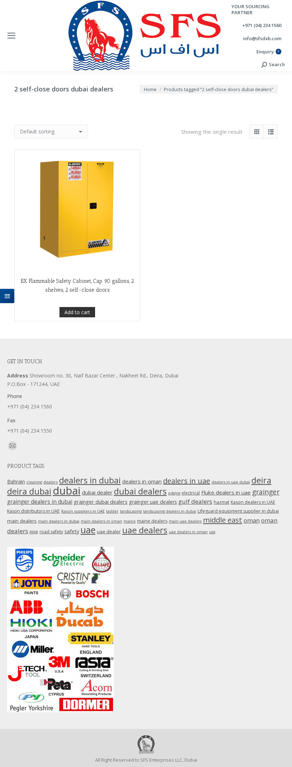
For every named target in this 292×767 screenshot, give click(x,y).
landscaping (131, 511)
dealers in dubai (90, 480)
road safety (51, 532)
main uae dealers (185, 521)
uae (87, 530)
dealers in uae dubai (231, 482)
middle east (222, 520)
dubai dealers (140, 491)
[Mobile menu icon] (11, 35)
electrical (191, 493)
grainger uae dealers (153, 501)
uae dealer (109, 531)
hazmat (221, 502)
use (212, 531)
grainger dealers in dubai (39, 502)
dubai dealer (97, 492)
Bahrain (16, 481)
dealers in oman (142, 481)
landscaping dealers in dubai (169, 511)
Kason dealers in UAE (253, 502)
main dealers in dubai (58, 521)
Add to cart (77, 312)
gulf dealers (195, 501)
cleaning (34, 482)
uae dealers (144, 530)
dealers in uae (186, 481)
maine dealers (152, 521)
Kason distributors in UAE (33, 511)
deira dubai (29, 491)
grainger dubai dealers (100, 501)
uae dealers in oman (188, 531)
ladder (112, 511)
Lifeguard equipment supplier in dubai (238, 511)
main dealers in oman (101, 521)
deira (261, 480)
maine (130, 521)
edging (174, 493)
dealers (50, 482)
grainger (266, 492)
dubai (66, 490)
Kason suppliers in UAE (83, 511)
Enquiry (267, 52)
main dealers (22, 521)
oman (252, 520)
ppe (34, 531)
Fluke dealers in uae (226, 492)
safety (71, 531)
